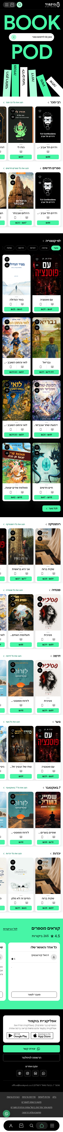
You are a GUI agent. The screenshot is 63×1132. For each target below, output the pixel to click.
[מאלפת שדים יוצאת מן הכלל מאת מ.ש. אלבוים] (16, 463)
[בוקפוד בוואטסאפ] (43, 1073)
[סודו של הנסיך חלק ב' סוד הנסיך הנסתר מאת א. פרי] (20, 744)
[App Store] (42, 1035)
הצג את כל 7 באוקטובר (16, 787)
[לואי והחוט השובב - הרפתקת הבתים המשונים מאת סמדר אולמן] (16, 400)
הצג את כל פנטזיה (14, 590)
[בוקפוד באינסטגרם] (27, 1073)
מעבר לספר (34, 994)
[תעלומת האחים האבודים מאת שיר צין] (20, 612)
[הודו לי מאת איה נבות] (20, 124)
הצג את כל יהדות (14, 853)
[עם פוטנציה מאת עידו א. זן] (46, 275)
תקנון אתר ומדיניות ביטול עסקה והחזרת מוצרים (31, 1107)
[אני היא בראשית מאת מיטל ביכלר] (20, 546)
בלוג (54, 1097)
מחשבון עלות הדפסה (31, 1112)
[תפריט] (7, 5)
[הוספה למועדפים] (39, 111)
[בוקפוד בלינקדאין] (35, 1073)
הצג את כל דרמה (13, 656)
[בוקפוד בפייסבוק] (19, 1073)
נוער (56, 248)
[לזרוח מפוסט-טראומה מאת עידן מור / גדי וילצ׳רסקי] (20, 678)
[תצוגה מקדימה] (39, 116)
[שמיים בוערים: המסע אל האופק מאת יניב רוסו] (48, 810)
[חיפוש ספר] (19, 4)
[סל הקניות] (12, 5)
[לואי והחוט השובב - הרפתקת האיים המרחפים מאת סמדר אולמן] (16, 337)
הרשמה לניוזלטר (31, 1057)
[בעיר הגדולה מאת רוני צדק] (16, 275)
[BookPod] (51, 4)
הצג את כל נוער (13, 722)
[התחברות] (11, 1125)
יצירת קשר (29, 1048)
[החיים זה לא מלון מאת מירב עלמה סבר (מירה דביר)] (20, 876)
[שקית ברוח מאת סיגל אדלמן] (48, 546)
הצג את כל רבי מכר (14, 102)
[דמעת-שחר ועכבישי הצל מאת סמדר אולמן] (46, 400)
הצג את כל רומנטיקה (15, 524)
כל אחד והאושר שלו (44, 947)
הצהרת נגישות (13, 1097)
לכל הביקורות (10, 929)
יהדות (32, 248)
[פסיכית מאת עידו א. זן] (48, 612)
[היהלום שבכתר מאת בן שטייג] (20, 190)
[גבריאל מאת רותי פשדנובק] (46, 337)
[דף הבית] (42, 1125)
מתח (9, 248)
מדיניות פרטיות (29, 1097)
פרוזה (44, 248)
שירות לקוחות (44, 1097)
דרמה (21, 248)
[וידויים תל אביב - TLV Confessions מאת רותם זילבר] (48, 124)
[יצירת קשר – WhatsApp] (6, 1113)
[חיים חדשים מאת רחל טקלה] (46, 463)
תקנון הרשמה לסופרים (31, 1102)
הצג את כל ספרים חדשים (17, 168)
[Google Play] (18, 1035)
